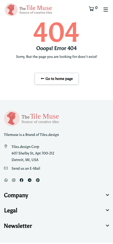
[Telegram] (29, 180)
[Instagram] (14, 180)
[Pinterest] (37, 180)
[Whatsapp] (6, 180)
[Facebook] (21, 180)
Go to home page (59, 78)
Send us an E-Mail (26, 168)
